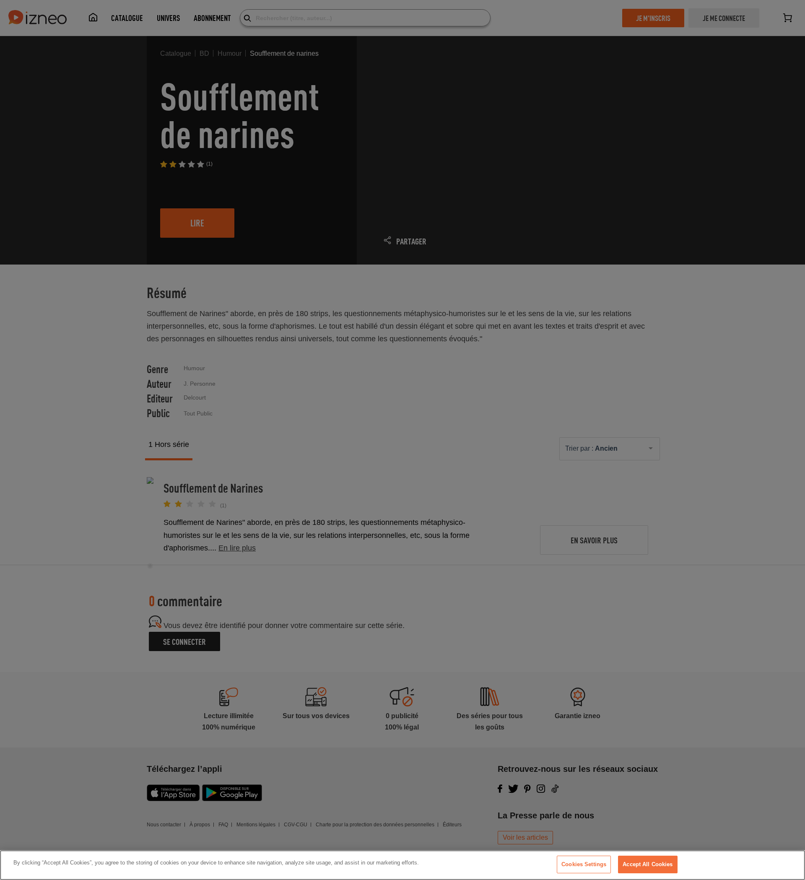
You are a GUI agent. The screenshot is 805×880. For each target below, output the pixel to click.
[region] (402, 865)
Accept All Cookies (648, 864)
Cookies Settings (583, 864)
